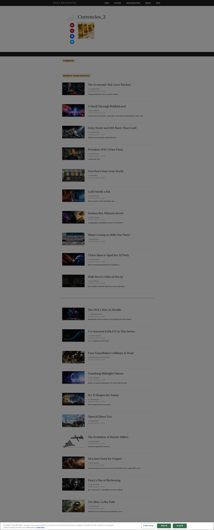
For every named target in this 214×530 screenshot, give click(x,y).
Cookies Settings (148, 526)
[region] (107, 526)
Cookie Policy (40, 527)
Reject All (164, 526)
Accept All (180, 526)
